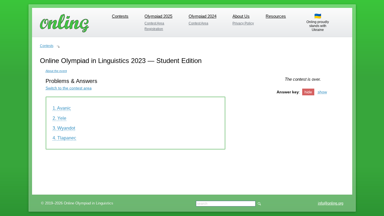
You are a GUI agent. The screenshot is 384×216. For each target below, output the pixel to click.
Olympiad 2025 (158, 16)
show (322, 92)
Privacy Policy (243, 23)
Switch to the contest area (69, 88)
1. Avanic (62, 108)
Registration (153, 29)
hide (308, 92)
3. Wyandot (64, 128)
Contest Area (154, 23)
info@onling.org (330, 203)
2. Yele (59, 118)
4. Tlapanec (64, 138)
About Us (241, 16)
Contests (120, 16)
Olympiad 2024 (202, 16)
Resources (276, 16)
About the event (56, 71)
